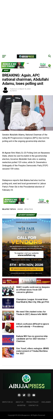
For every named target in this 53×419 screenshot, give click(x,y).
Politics (29, 209)
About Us (19, 402)
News (20, 209)
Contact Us (33, 405)
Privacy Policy (32, 402)
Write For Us (7, 402)
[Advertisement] (26, 26)
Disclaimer (46, 402)
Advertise (21, 405)
